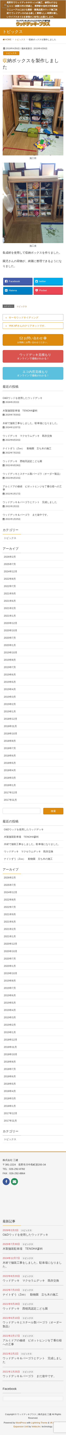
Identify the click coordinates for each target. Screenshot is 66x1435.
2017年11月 (10, 799)
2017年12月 (10, 792)
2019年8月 (10, 659)
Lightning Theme (39, 1423)
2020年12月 (10, 623)
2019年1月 (10, 711)
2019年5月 (10, 681)
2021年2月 (10, 608)
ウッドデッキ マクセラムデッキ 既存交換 (27, 435)
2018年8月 (10, 740)
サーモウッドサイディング (23, 317)
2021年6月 (10, 600)
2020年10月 (10, 630)
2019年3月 (10, 696)
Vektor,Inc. (36, 1426)
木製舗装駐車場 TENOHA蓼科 (20, 410)
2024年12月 (10, 571)
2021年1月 (10, 615)
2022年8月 (10, 578)
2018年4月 (10, 770)
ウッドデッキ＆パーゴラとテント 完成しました (30, 502)
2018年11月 (10, 726)
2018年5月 (10, 763)
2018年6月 (10, 755)
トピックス (11, 53)
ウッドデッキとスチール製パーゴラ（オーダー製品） (32, 473)
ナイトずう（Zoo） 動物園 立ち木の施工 (27, 448)
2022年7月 (10, 586)
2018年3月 (10, 777)
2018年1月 (10, 785)
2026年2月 (10, 556)
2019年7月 (10, 667)
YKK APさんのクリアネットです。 (28, 325)
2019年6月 (10, 674)
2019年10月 (10, 652)
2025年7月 (10, 564)
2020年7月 (10, 637)
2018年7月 (10, 748)
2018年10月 (10, 733)
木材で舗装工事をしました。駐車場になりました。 (31, 423)
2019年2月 (10, 704)
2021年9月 (10, 593)
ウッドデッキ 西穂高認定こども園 (22, 461)
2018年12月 (10, 718)
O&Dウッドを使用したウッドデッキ (22, 398)
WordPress (21, 1423)
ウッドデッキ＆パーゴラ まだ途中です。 (26, 514)
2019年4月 (10, 689)
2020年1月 (10, 645)
